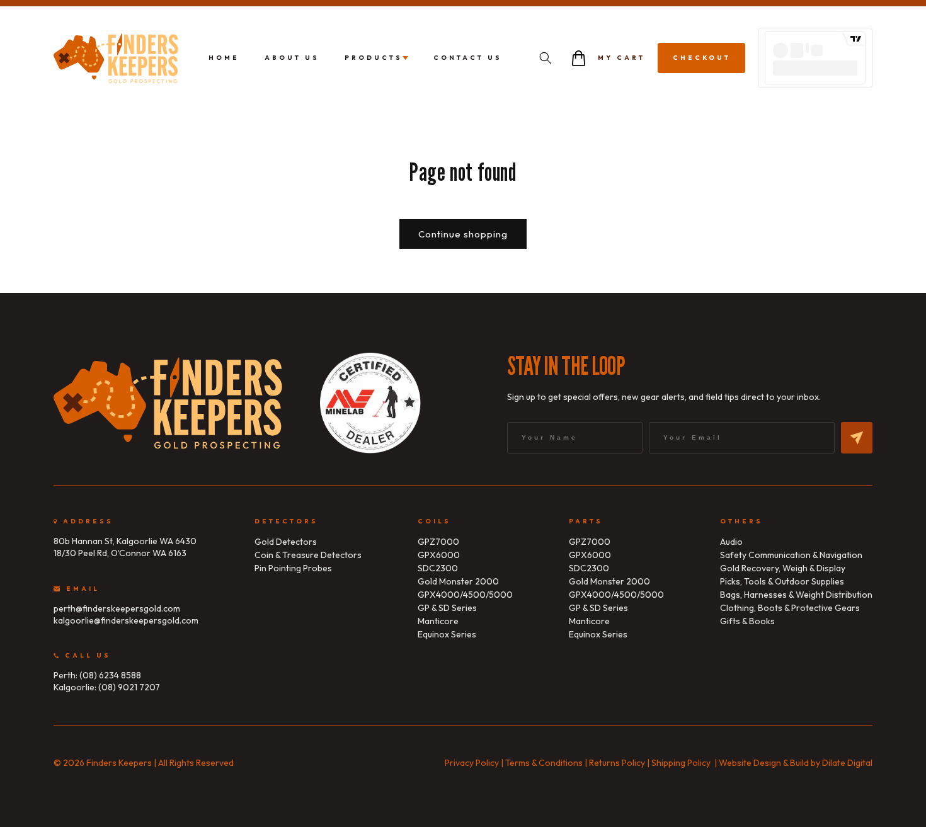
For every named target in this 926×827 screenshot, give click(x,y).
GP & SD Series (447, 607)
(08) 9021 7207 (129, 687)
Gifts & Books (747, 621)
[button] (545, 58)
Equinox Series (447, 634)
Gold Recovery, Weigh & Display (782, 568)
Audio (731, 541)
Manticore (438, 621)
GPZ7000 (438, 541)
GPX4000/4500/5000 (465, 594)
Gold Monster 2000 (458, 581)
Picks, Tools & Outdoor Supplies (782, 581)
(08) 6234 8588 (110, 675)
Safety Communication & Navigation (791, 555)
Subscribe (856, 437)
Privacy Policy (472, 762)
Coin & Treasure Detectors (308, 555)
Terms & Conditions (544, 762)
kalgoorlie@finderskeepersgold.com (126, 620)
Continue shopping (463, 234)
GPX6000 (439, 555)
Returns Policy (617, 762)
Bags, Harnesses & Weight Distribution (796, 594)
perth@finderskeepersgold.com (117, 608)
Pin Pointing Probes (293, 568)
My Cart (621, 58)
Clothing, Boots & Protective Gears (790, 607)
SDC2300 (438, 568)
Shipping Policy (681, 762)
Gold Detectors (285, 541)
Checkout (702, 58)
